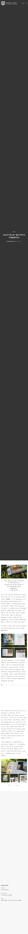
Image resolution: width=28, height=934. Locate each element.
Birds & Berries (3, 893)
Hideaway (2, 898)
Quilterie (4, 630)
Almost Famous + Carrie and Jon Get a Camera (11, 900)
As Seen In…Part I (5, 889)
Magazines (17, 785)
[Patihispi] (9, 3)
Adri (8, 603)
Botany (14, 231)
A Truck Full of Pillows (6, 895)
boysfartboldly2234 (10, 241)
